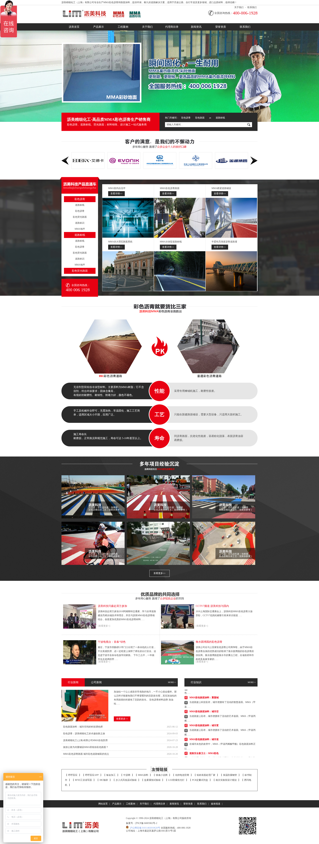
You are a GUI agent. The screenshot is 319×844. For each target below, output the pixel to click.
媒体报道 (215, 804)
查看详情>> (116, 193)
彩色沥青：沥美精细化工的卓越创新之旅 (84, 733)
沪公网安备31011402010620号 (145, 828)
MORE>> (172, 682)
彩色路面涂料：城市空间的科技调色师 (83, 727)
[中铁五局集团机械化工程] (88, 160)
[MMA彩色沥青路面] (180, 218)
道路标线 (220, 117)
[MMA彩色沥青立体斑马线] (93, 496)
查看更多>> (159, 573)
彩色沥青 (186, 117)
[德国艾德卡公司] (195, 160)
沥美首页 (74, 26)
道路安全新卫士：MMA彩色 (204, 740)
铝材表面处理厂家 (206, 775)
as (210, 117)
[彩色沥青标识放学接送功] (158, 543)
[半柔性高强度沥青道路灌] (231, 271)
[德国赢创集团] (231, 160)
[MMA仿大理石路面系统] (128, 271)
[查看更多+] (104, 626)
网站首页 (103, 804)
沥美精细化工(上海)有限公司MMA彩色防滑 (85, 740)
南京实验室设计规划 (226, 780)
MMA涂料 (143, 775)
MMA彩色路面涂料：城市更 (204, 712)
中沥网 (126, 775)
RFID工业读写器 (83, 780)
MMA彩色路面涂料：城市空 (204, 698)
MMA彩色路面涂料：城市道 (204, 726)
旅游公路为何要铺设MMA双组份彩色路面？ (85, 747)
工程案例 (123, 26)
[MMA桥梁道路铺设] (231, 218)
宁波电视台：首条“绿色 (112, 641)
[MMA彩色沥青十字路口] (223, 496)
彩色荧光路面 (80, 217)
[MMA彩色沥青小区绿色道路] (158, 496)
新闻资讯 (196, 26)
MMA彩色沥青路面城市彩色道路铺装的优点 (86, 754)
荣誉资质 (220, 26)
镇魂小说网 (161, 775)
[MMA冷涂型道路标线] (180, 271)
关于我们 (239, 7)
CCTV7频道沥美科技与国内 (212, 606)
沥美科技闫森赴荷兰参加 (112, 606)
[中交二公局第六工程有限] (123, 160)
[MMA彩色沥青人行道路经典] (223, 543)
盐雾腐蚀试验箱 (152, 780)
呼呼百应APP (92, 775)
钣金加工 (111, 775)
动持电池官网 (182, 775)
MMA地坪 (80, 229)
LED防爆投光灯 (176, 780)
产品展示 (98, 26)
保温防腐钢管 (230, 775)
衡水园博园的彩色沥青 (209, 641)
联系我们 (252, 7)
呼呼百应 (72, 775)
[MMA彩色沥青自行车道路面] (93, 543)
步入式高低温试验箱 (126, 780)
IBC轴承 (104, 780)
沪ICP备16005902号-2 (146, 823)
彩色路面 (200, 117)
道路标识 (79, 223)
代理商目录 (171, 26)
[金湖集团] (159, 160)
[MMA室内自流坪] (128, 218)
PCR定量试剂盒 (200, 780)
